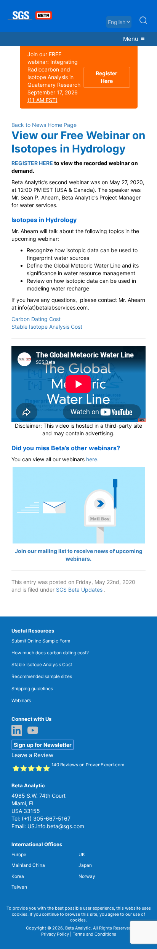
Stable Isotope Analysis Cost (46, 326)
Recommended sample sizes (41, 676)
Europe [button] (18, 854)
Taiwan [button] (19, 887)
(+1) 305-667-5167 (46, 818)
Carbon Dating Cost (36, 319)
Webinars (21, 700)
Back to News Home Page (44, 125)
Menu (131, 38)
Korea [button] (17, 876)
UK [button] (81, 854)
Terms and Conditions (94, 934)
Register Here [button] (106, 77)
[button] (143, 23)
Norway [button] (86, 876)
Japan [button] (85, 865)
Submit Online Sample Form (40, 641)
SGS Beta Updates (79, 589)
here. (92, 459)
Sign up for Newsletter (43, 744)
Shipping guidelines (32, 688)
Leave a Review (32, 755)
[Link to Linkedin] (18, 731)
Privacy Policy (55, 934)
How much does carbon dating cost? (50, 652)
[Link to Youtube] (34, 731)
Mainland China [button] (28, 865)
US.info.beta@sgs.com (55, 826)
